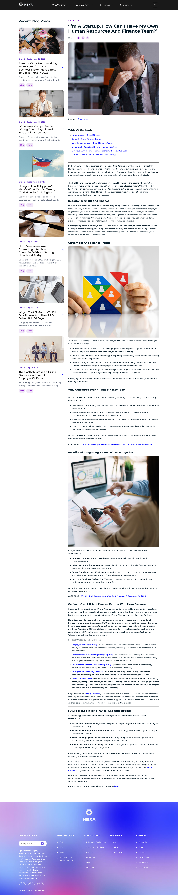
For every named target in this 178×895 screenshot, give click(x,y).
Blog (22, 85)
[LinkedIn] (83, 37)
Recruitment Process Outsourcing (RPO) (91, 665)
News (30, 85)
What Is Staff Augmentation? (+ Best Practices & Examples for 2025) (113, 596)
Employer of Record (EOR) (84, 645)
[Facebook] (78, 37)
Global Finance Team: (82, 679)
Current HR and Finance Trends (86, 139)
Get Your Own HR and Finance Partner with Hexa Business (99, 151)
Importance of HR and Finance (86, 135)
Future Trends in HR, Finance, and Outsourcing (94, 155)
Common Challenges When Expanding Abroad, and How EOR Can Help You (117, 444)
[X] (87, 37)
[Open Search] (155, 5)
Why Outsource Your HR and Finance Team (92, 143)
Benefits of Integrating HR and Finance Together (94, 147)
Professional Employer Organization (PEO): (92, 655)
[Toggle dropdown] (69, 5)
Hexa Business (136, 604)
